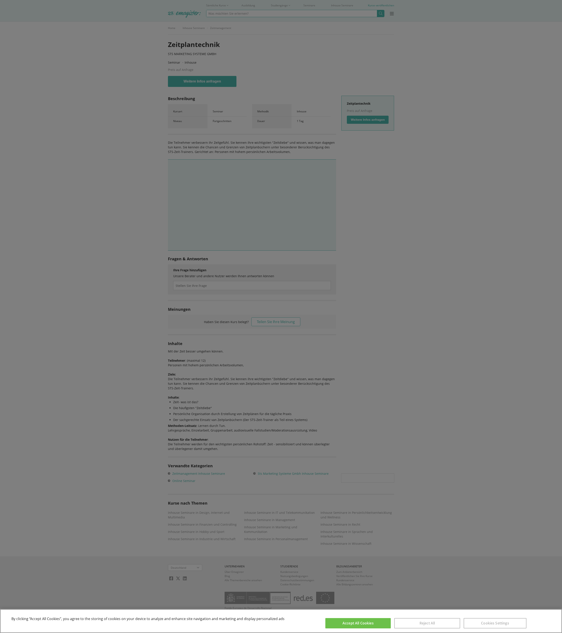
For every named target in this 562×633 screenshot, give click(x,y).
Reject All (427, 623)
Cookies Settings (495, 623)
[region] (281, 621)
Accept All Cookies (358, 623)
